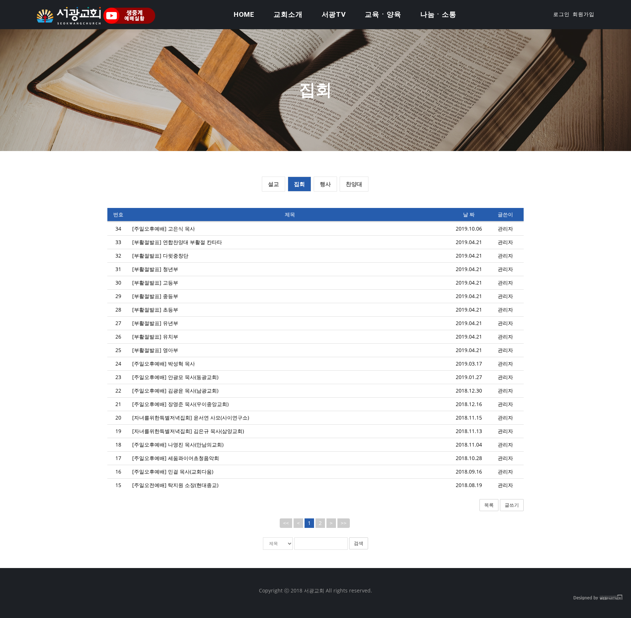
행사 (325, 184)
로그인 (561, 14)
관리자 (505, 228)
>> (344, 522)
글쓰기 (512, 505)
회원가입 (583, 14)
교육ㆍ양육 (383, 14)
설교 (273, 184)
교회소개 (288, 14)
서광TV (334, 14)
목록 (489, 505)
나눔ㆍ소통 (438, 14)
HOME (244, 14)
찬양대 (354, 184)
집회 (299, 184)
